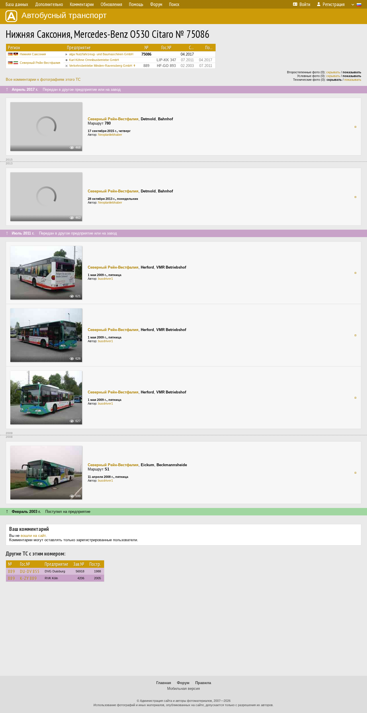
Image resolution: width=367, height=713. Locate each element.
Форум (183, 683)
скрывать (333, 72)
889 (11, 571)
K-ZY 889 (28, 578)
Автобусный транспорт (64, 15)
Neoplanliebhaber (110, 134)
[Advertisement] (183, 631)
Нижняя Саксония (33, 54)
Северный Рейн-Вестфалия (40, 62)
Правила (203, 683)
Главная (163, 683)
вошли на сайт (33, 535)
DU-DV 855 (30, 571)
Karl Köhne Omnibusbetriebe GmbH (94, 60)
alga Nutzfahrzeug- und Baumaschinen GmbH (101, 54)
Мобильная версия (183, 688)
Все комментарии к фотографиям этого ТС (43, 79)
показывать (352, 79)
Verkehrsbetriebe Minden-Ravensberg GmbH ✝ (102, 65)
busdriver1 (105, 278)
